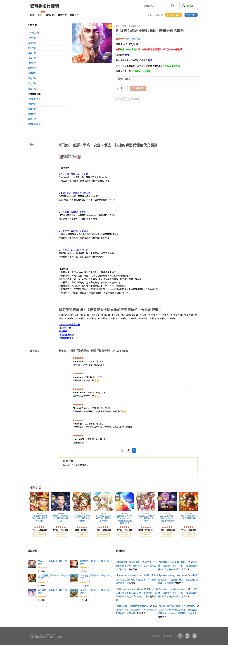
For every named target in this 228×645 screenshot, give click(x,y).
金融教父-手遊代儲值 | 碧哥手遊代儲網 (60, 518)
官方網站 (63, 331)
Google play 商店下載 (69, 324)
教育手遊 (32, 68)
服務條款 (155, 636)
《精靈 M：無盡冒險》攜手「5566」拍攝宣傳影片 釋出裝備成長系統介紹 (178, 565)
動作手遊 (32, 48)
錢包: (149, 15)
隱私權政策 (167, 636)
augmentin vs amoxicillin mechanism (177, 606)
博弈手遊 (32, 53)
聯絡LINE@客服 (128, 49)
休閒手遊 (32, 38)
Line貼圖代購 (34, 33)
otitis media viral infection (130, 589)
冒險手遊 (32, 43)
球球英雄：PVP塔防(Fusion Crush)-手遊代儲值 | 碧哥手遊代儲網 (124, 519)
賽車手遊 (32, 109)
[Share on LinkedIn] (137, 99)
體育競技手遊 (34, 124)
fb (180, 636)
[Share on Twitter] (123, 99)
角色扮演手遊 (34, 99)
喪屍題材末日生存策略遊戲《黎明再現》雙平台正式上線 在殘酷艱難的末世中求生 (178, 612)
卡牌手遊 (32, 58)
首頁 (118, 26)
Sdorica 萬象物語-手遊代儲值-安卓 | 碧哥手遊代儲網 (167, 518)
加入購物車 (138, 88)
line (194, 636)
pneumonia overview (128, 575)
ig (187, 636)
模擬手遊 (32, 78)
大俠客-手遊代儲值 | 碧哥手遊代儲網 (188, 517)
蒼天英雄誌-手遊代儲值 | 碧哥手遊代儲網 (146, 518)
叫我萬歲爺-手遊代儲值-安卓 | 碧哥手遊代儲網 (39, 518)
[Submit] (174, 6)
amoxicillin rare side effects (173, 562)
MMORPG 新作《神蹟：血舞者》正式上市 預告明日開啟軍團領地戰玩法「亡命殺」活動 (137, 593)
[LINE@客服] (188, 6)
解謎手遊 (32, 104)
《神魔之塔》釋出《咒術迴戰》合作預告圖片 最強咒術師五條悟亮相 (136, 610)
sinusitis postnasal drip (128, 562)
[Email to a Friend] (128, 99)
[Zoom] (75, 60)
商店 (124, 26)
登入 (71, 465)
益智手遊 (32, 83)
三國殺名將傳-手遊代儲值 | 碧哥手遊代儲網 (82, 518)
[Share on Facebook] (118, 99)
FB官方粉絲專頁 (66, 335)
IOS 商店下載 (65, 328)
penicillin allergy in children (173, 575)
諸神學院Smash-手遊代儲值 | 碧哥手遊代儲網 (103, 518)
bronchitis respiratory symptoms (133, 606)
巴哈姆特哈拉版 (66, 338)
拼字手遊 (32, 63)
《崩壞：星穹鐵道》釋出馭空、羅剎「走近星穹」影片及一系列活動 (136, 565)
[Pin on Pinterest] (132, 99)
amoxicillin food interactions (173, 589)
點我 (127, 55)
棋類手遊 (32, 73)
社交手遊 (32, 89)
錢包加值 (32, 114)
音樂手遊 (32, 119)
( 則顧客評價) (133, 39)
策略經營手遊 (134, 26)
